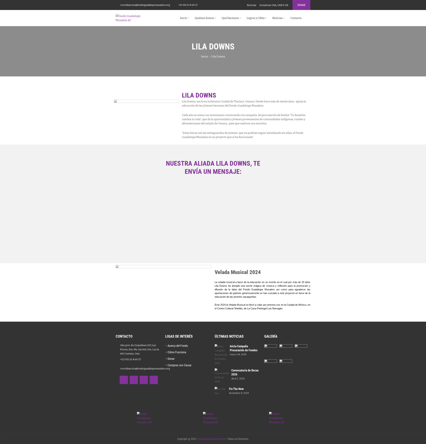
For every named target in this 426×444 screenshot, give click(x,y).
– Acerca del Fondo (176, 345)
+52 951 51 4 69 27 (188, 5)
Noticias (277, 18)
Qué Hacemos (230, 18)
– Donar (170, 358)
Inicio (183, 18)
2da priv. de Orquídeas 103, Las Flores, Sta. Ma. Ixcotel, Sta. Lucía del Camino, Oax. (139, 349)
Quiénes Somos (204, 18)
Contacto (296, 18)
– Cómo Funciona (176, 352)
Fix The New (236, 389)
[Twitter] (134, 380)
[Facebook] (124, 380)
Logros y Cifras (256, 18)
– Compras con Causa (178, 365)
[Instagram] (154, 380)
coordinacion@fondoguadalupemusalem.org (145, 5)
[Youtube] (144, 380)
